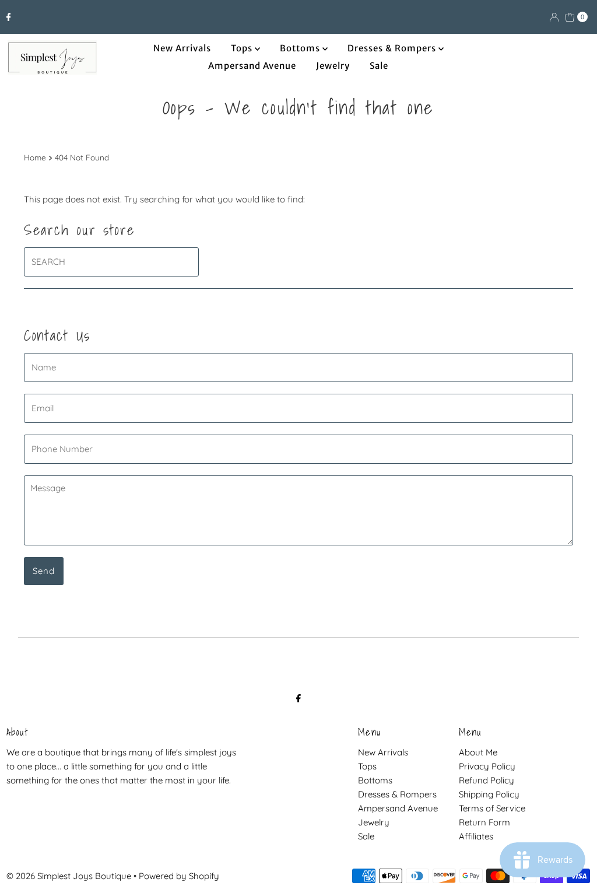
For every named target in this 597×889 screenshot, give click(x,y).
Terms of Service (492, 808)
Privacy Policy (487, 766)
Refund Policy (486, 780)
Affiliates (476, 836)
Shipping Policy (489, 794)
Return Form (484, 822)
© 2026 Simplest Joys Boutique (68, 875)
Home (35, 157)
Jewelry (333, 65)
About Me (478, 752)
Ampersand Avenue (252, 65)
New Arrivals (182, 48)
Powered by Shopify (179, 875)
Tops (243, 48)
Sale (379, 65)
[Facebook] (8, 17)
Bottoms (301, 48)
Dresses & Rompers (392, 48)
